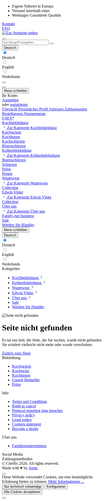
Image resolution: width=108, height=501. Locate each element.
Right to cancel (24, 406)
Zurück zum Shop (16, 353)
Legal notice (22, 419)
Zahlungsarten (76, 109)
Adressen (57, 109)
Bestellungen (12, 113)
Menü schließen (15, 91)
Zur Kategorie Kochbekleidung (32, 128)
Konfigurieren (56, 486)
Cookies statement (26, 424)
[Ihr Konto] (4, 87)
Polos (16, 384)
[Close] (4, 498)
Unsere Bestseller (26, 380)
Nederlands (11, 76)
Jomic (33, 468)
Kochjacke (20, 371)
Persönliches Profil (33, 109)
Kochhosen (21, 375)
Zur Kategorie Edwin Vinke (29, 197)
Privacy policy (23, 415)
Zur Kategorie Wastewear (27, 183)
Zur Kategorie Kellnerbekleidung (33, 155)
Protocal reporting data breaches (37, 410)
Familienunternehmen (29, 446)
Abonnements (34, 113)
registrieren (19, 104)
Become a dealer (25, 429)
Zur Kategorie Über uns (26, 211)
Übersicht (10, 109)
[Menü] (4, 39)
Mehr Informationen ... (66, 481)
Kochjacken (21, 366)
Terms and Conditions (29, 401)
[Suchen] (51, 43)
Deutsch (8, 57)
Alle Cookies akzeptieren (22, 492)
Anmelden (10, 100)
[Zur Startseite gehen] (20, 33)
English (8, 67)
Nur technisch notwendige (22, 486)
